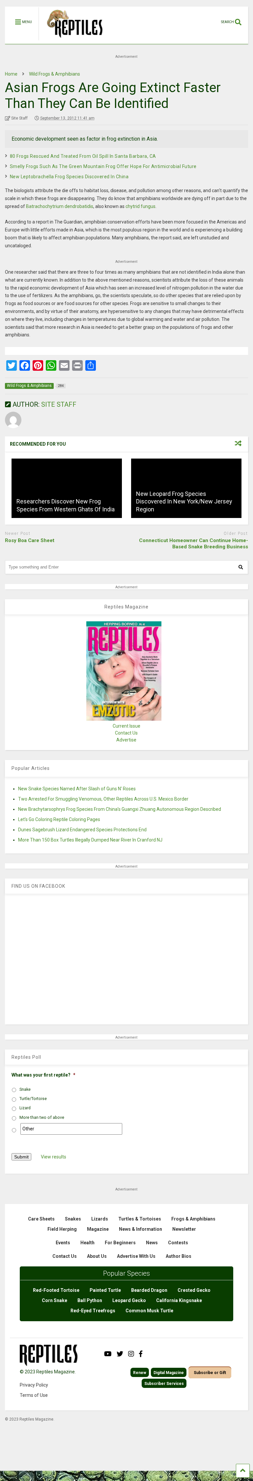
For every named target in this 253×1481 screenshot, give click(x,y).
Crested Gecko (194, 1290)
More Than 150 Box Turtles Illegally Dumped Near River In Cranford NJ (90, 840)
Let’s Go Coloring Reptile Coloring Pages (59, 819)
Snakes (73, 1219)
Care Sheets (41, 1219)
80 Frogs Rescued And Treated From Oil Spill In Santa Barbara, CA (83, 156)
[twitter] (120, 1354)
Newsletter (184, 1229)
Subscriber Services (164, 1383)
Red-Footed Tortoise (56, 1290)
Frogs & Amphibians (193, 1219)
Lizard (25, 1108)
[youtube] (108, 1354)
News (152, 1242)
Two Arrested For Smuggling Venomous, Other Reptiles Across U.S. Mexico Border (103, 799)
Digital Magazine (169, 1372)
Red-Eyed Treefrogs (92, 1310)
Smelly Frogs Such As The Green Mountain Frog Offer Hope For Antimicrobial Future (103, 166)
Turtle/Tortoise (33, 1098)
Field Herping (62, 1229)
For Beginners (120, 1242)
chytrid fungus (140, 206)
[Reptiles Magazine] (72, 41)
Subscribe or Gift (210, 1372)
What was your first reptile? (43, 1075)
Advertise (126, 739)
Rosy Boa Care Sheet (29, 540)
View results (53, 1156)
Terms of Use (34, 1395)
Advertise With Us (136, 1256)
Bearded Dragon (149, 1290)
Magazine (98, 1229)
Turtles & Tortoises (139, 1219)
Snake (25, 1089)
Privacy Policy (34, 1385)
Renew (139, 1372)
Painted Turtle (105, 1290)
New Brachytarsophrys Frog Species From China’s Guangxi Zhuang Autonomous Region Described (119, 809)
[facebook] (140, 1354)
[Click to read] (67, 488)
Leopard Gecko (129, 1300)
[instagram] (131, 1354)
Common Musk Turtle (149, 1310)
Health (87, 1242)
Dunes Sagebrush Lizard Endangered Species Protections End (82, 829)
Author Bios (178, 1256)
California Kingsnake (179, 1300)
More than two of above (41, 1117)
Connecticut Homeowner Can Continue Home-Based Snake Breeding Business (193, 543)
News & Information (140, 1229)
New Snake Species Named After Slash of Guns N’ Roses (77, 788)
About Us (97, 1256)
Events (63, 1242)
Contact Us (126, 733)
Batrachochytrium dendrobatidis (59, 206)
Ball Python (89, 1300)
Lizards (99, 1219)
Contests (178, 1242)
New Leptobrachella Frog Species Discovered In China (69, 176)
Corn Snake (54, 1300)
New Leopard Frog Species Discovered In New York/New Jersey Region (184, 501)
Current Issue (126, 726)
